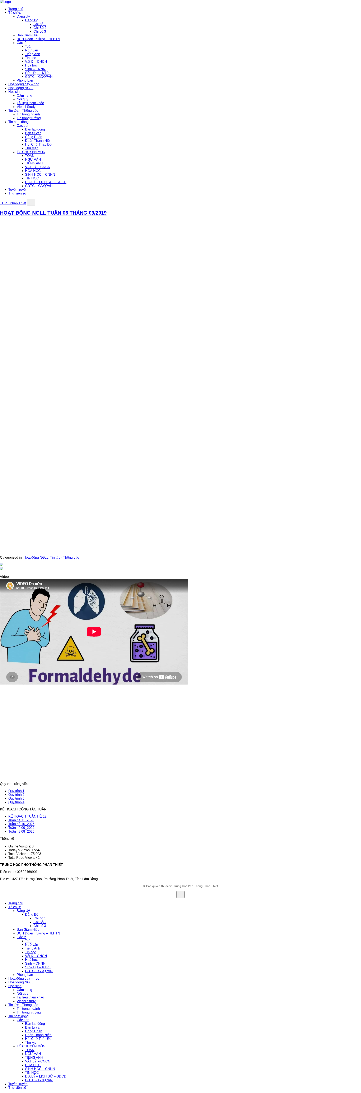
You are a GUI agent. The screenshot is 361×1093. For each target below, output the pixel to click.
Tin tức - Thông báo (64, 557)
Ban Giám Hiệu (28, 35)
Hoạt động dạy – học (23, 84)
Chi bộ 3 (39, 31)
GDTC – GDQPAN (39, 76)
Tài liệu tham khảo (30, 103)
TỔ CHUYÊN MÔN (31, 152)
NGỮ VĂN (33, 159)
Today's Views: (19, 850)
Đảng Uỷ (23, 16)
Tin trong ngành (28, 114)
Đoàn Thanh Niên (38, 140)
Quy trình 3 (16, 798)
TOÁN (29, 155)
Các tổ (21, 43)
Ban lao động (35, 129)
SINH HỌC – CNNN (40, 174)
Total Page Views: (22, 857)
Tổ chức (14, 12)
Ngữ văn (31, 50)
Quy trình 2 (16, 794)
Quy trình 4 (16, 802)
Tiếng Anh (32, 54)
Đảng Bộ (31, 20)
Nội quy (22, 99)
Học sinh (15, 91)
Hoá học (31, 65)
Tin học (30, 58)
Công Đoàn (33, 137)
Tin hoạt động (18, 122)
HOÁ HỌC (33, 171)
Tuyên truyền (18, 189)
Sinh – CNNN (35, 69)
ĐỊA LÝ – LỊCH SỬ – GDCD (45, 182)
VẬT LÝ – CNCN (37, 167)
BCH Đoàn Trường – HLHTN (38, 39)
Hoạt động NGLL (20, 88)
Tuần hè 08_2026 (21, 831)
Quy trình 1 (16, 791)
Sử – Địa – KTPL (38, 73)
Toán (28, 46)
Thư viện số (17, 193)
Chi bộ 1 (39, 24)
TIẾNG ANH (34, 163)
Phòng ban (25, 80)
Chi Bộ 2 (39, 27)
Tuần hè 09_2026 (21, 827)
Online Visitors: (20, 846)
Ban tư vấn (33, 133)
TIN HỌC (32, 178)
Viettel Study (26, 107)
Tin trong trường (29, 118)
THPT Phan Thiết (13, 203)
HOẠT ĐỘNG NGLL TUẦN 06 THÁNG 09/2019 (53, 213)
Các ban (23, 125)
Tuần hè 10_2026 (21, 824)
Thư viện (31, 148)
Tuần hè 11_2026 (21, 820)
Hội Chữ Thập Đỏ (38, 144)
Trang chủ (15, 9)
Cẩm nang (24, 95)
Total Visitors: (18, 854)
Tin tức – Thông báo (23, 110)
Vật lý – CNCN (36, 61)
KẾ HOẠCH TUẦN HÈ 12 (27, 816)
